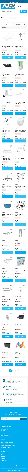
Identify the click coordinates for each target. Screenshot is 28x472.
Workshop (3, 458)
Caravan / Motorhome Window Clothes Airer (6, 159)
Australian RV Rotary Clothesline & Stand (6, 131)
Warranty (3, 456)
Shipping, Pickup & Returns (7, 453)
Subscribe (23, 418)
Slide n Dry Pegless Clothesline (19, 354)
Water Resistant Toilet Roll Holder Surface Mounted (20, 131)
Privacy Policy (4, 460)
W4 (2, 100)
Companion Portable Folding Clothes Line (19, 47)
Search (24, 11)
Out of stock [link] (7, 57)
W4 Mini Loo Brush (6, 102)
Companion (17, 44)
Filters (6, 24)
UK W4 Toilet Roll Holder (20, 158)
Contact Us (3, 451)
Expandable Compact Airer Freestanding (20, 187)
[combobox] (14, 11)
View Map (3, 439)
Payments (3, 454)
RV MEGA (3, 44)
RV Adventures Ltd (17, 470)
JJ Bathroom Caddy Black (20, 326)
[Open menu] (25, 6)
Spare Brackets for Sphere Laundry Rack (20, 243)
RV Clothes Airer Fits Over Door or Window (7, 47)
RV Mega (11, 470)
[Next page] (17, 370)
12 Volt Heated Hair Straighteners (6, 75)
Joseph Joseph (18, 296)
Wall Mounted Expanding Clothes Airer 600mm (20, 103)
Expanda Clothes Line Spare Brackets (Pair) (6, 298)
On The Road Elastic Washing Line (19, 215)
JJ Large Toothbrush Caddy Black (6, 354)
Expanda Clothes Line (6, 242)
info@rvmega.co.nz (5, 435)
